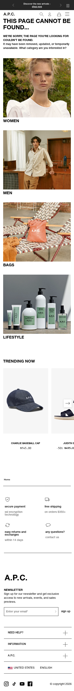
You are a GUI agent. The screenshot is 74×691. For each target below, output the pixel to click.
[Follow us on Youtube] (22, 683)
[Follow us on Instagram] (6, 683)
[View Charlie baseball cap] (25, 401)
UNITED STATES (24, 668)
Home (7, 480)
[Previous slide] (6, 403)
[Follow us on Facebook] (30, 683)
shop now (37, 7)
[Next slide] (68, 403)
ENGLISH (46, 668)
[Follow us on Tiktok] (14, 683)
